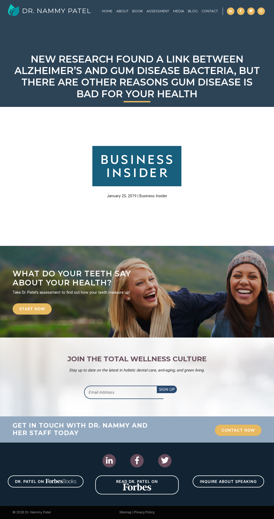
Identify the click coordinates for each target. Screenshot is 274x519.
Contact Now (238, 430)
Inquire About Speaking (228, 481)
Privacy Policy (144, 512)
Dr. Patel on (30, 481)
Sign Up (167, 389)
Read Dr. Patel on (137, 481)
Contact (209, 11)
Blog (193, 11)
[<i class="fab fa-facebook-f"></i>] (241, 8)
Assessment (158, 11)
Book (137, 11)
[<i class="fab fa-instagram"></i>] (261, 8)
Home (107, 11)
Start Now (32, 309)
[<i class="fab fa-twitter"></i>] (251, 8)
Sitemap (125, 512)
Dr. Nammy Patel (56, 11)
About (122, 11)
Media (178, 11)
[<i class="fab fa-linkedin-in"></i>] (230, 8)
